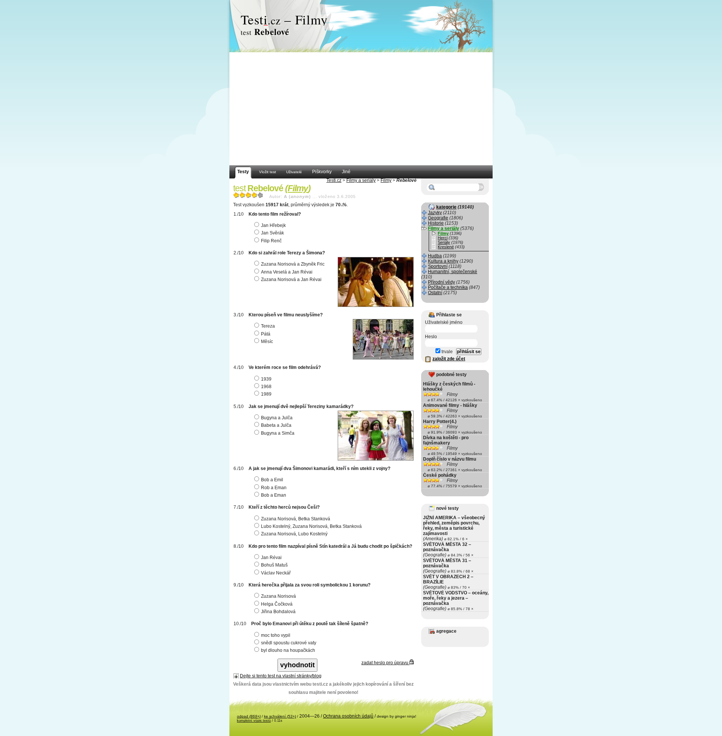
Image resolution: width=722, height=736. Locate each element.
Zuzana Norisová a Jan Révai (291, 279)
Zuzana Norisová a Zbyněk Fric (293, 264)
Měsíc (267, 341)
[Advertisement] (361, 109)
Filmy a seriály (361, 180)
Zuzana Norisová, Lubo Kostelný (294, 534)
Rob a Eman (274, 487)
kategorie (446, 207)
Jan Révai (271, 557)
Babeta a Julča (276, 425)
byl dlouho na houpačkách (288, 650)
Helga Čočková (277, 604)
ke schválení (280, 716)
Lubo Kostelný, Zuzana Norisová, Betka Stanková (311, 526)
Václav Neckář (276, 573)
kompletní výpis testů (254, 720)
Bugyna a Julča (277, 417)
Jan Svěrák (272, 233)
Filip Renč (271, 240)
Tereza (268, 326)
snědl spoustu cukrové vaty (288, 642)
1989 (266, 394)
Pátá (265, 334)
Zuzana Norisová (278, 596)
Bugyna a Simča (277, 433)
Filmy (386, 180)
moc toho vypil (275, 635)
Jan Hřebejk (273, 225)
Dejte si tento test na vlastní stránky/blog (281, 676)
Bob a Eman (273, 495)
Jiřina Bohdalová (278, 611)
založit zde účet (448, 358)
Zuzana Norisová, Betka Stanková (295, 518)
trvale (446, 351)
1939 (266, 379)
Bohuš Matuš (274, 565)
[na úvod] (361, 26)
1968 (266, 386)
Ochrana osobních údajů (348, 716)
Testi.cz (333, 180)
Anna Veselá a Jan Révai (286, 272)
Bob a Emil (272, 479)
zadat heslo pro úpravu (385, 662)
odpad (249, 716)
